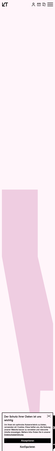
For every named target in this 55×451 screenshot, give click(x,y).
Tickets (46, 13)
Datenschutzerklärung (13, 435)
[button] (33, 4)
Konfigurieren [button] (27, 446)
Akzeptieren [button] (27, 440)
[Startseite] (5, 4)
